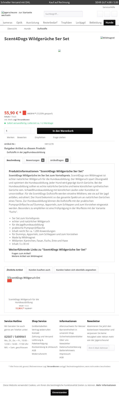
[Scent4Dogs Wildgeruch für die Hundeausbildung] (23, 286)
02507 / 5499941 (15, 337)
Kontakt (35, 333)
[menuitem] (63, 14)
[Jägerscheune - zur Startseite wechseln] (17, 14)
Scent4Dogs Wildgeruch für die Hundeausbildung (24, 301)
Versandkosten (53, 366)
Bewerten (22, 137)
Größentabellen (39, 326)
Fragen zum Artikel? (21, 253)
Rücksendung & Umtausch (45, 347)
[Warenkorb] (114, 14)
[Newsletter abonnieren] (112, 348)
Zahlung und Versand (42, 336)
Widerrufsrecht (39, 353)
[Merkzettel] (100, 14)
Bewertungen (34, 160)
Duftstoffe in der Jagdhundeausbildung (26, 152)
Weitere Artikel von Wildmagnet (27, 256)
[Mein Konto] (107, 14)
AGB (34, 350)
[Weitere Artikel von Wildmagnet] (108, 41)
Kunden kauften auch (39, 269)
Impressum (65, 353)
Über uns (63, 340)
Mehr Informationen (106, 385)
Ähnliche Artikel (15, 269)
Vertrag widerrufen (41, 329)
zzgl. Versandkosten (21, 119)
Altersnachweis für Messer (72, 326)
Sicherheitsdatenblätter (71, 336)
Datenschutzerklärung (70, 347)
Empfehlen (40, 137)
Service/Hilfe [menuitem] (109, 7)
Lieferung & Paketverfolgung (40, 342)
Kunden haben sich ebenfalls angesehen (76, 269)
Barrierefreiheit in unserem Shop (68, 331)
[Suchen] (80, 14)
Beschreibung (13, 160)
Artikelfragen (58, 160)
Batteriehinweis (67, 350)
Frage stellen (59, 137)
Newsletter (64, 343)
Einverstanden (59, 392)
